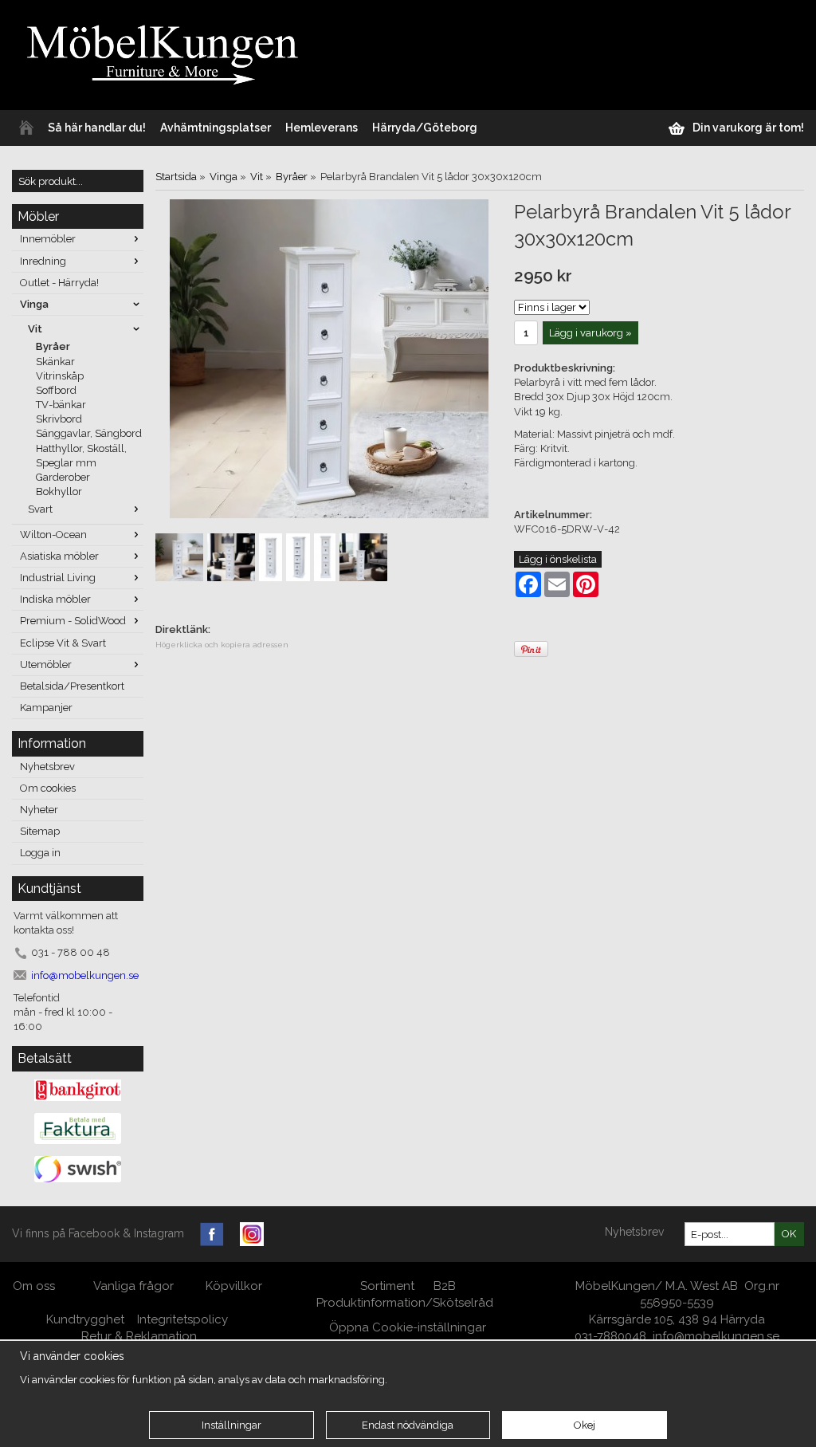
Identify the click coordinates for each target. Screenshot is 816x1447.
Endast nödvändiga (407, 1425)
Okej (584, 1425)
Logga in (40, 853)
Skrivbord (59, 419)
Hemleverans (321, 127)
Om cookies (48, 788)
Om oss (35, 1286)
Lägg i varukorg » (590, 333)
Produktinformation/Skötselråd (404, 1303)
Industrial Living (58, 578)
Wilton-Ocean (53, 535)
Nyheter (39, 810)
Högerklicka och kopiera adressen (221, 644)
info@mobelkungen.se (716, 1336)
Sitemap (40, 831)
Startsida (176, 177)
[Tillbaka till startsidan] (26, 128)
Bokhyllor (59, 491)
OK (789, 1234)
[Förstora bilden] (329, 358)
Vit (35, 329)
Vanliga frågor (133, 1286)
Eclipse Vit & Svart (63, 643)
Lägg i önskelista (558, 559)
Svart (40, 509)
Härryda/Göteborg (424, 127)
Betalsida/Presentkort (72, 686)
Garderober (63, 477)
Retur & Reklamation (139, 1336)
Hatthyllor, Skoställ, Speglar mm (81, 455)
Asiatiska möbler (59, 556)
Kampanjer (46, 708)
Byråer (53, 346)
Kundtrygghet (85, 1319)
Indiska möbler (55, 599)
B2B (445, 1286)
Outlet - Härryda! (59, 283)
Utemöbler (46, 664)
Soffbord (56, 390)
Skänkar (55, 362)
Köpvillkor (234, 1286)
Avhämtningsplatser (215, 127)
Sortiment (387, 1286)
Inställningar (231, 1425)
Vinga (34, 304)
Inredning (43, 261)
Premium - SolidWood (73, 621)
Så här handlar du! (97, 127)
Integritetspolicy (182, 1319)
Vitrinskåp (60, 376)
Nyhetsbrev (47, 767)
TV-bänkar (61, 405)
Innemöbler (48, 239)
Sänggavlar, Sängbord (89, 433)
